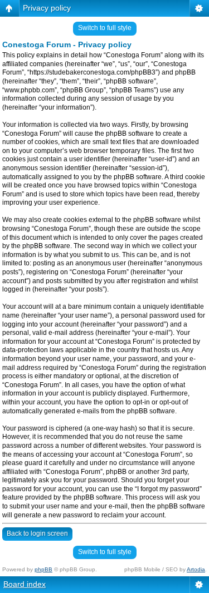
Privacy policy (47, 7)
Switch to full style (105, 28)
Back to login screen (37, 533)
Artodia (196, 569)
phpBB (43, 569)
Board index (24, 584)
